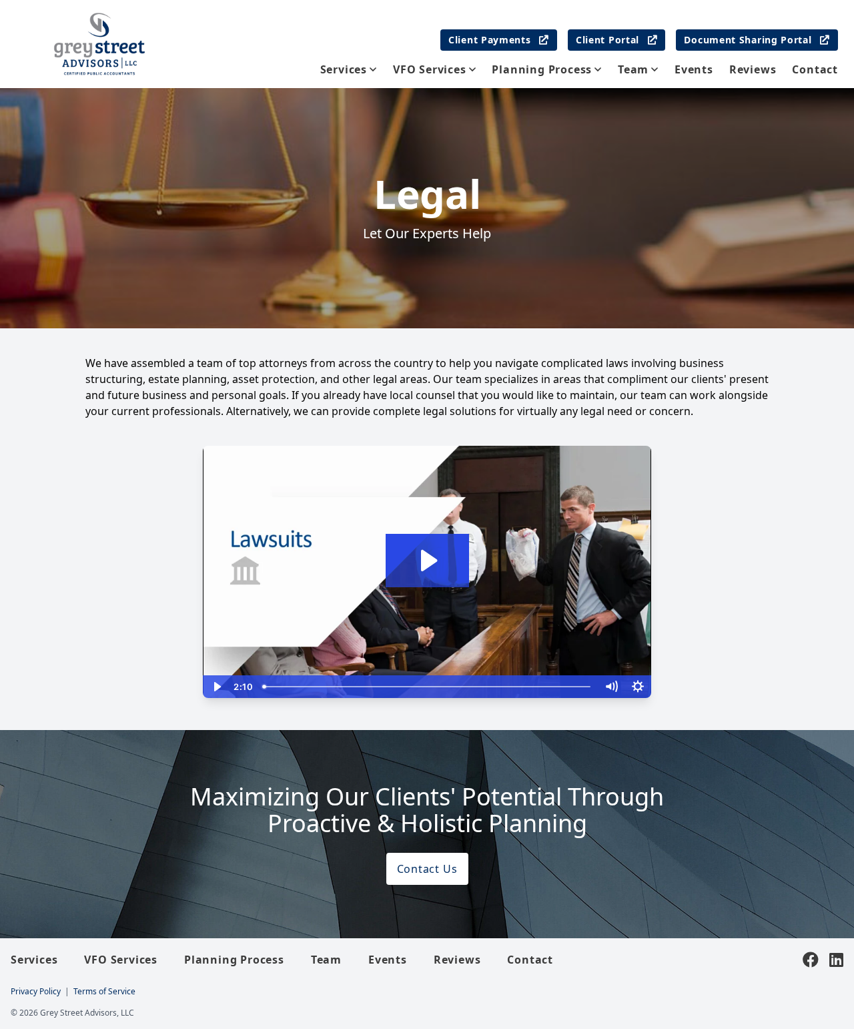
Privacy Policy (36, 991)
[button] (638, 69)
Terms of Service (104, 991)
